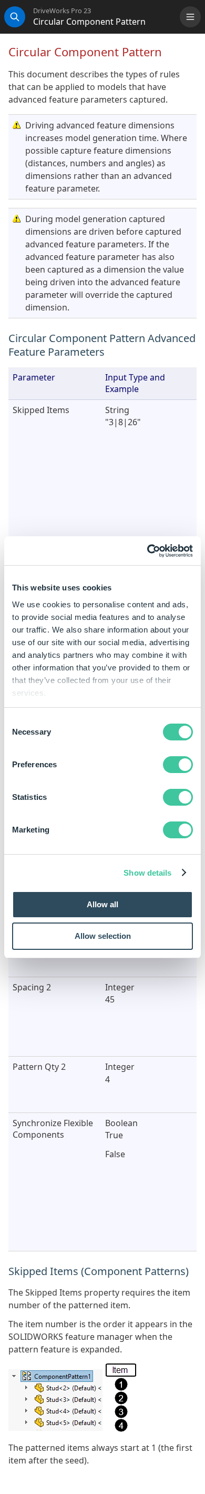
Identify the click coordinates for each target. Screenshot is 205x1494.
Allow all (102, 904)
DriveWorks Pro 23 (62, 10)
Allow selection (103, 935)
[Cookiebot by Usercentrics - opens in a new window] (147, 551)
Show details (147, 872)
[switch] (178, 764)
